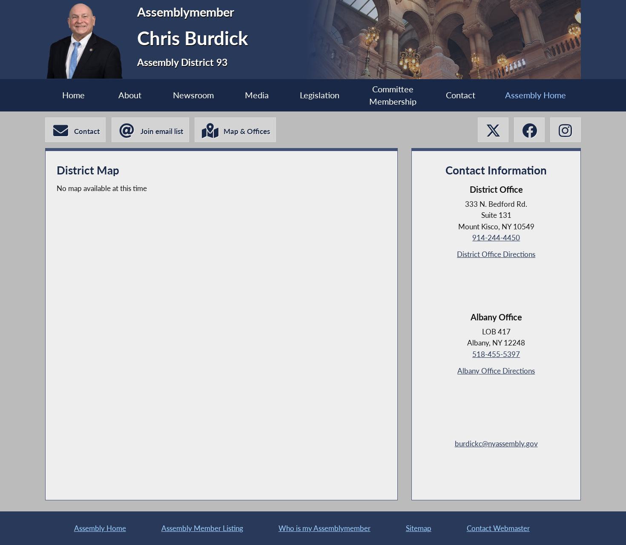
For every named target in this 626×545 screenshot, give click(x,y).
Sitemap (418, 528)
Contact (460, 95)
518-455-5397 (496, 354)
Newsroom (193, 95)
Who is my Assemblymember (324, 528)
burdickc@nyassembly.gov (496, 443)
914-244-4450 (496, 237)
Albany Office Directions (496, 370)
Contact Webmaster (498, 528)
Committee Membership (392, 95)
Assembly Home (535, 95)
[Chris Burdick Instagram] (565, 130)
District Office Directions (496, 254)
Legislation (319, 95)
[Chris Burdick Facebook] (529, 130)
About (129, 95)
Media (257, 95)
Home (73, 95)
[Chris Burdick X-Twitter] (493, 130)
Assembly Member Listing (202, 528)
